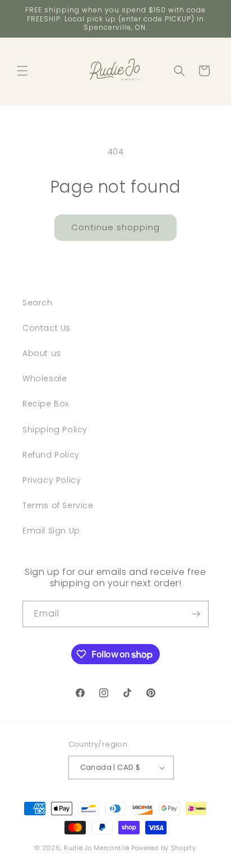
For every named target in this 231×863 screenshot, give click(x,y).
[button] (22, 70)
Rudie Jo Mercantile (96, 847)
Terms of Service (58, 505)
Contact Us (46, 328)
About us (41, 353)
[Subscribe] (195, 614)
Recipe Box (45, 403)
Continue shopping (115, 227)
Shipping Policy (54, 429)
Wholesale (44, 378)
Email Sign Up (51, 530)
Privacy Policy (51, 480)
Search (37, 302)
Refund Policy (51, 454)
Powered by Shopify (163, 847)
